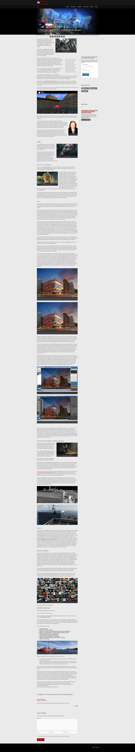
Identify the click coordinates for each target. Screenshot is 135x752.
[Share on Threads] (59, 36)
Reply (76, 706)
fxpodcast (79, 6)
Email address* (85, 64)
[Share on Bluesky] (55, 36)
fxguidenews (93, 88)
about (94, 747)
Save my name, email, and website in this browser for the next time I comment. (54, 736)
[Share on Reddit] (57, 36)
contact (91, 6)
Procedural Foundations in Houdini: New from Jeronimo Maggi (89, 111)
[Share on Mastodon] (62, 36)
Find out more (85, 119)
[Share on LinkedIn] (53, 36)
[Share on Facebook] (50, 36)
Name (83, 68)
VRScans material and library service (46, 472)
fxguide (85, 88)
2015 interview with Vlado (50, 81)
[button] (38, 7)
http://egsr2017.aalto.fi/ (46, 617)
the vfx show (86, 6)
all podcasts (73, 6)
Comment (39, 718)
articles (67, 6)
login (96, 6)
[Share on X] (64, 36)
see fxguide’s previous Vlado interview (49, 539)
